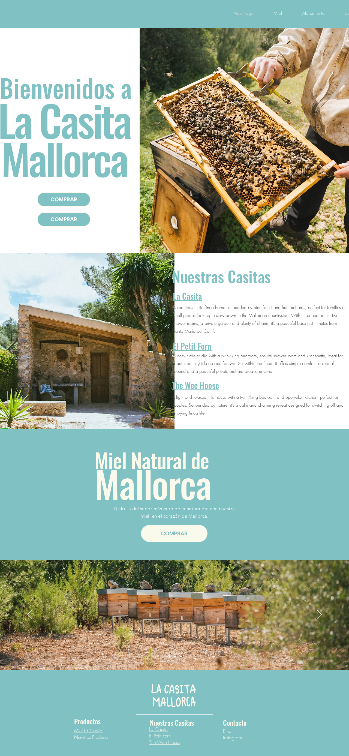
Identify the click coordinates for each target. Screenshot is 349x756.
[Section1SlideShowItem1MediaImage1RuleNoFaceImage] (168, 656)
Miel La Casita (88, 730)
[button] (313, 13)
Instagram (232, 737)
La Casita (158, 729)
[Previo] (29, 615)
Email (228, 731)
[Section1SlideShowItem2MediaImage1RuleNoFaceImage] (174, 656)
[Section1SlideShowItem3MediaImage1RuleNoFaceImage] (181, 656)
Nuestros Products (91, 737)
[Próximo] (319, 615)
